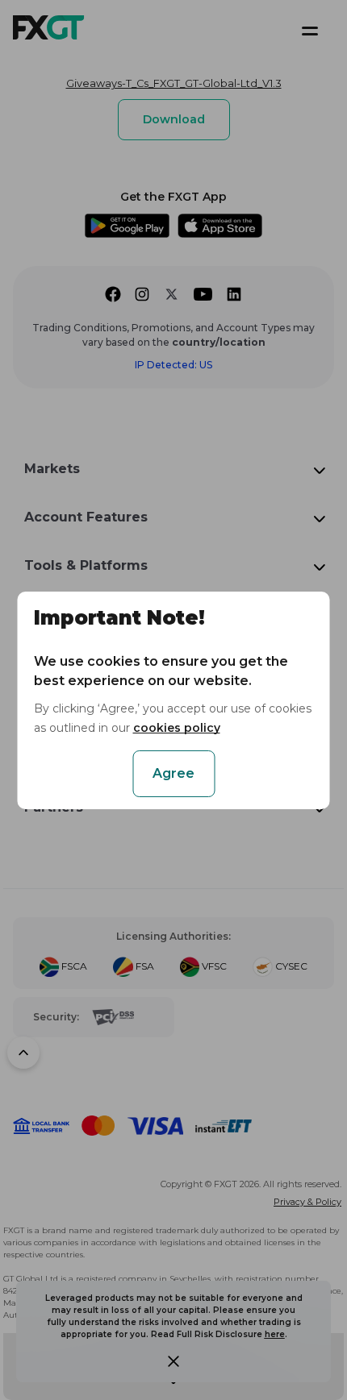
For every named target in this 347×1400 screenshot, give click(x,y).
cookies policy (176, 728)
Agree (173, 773)
